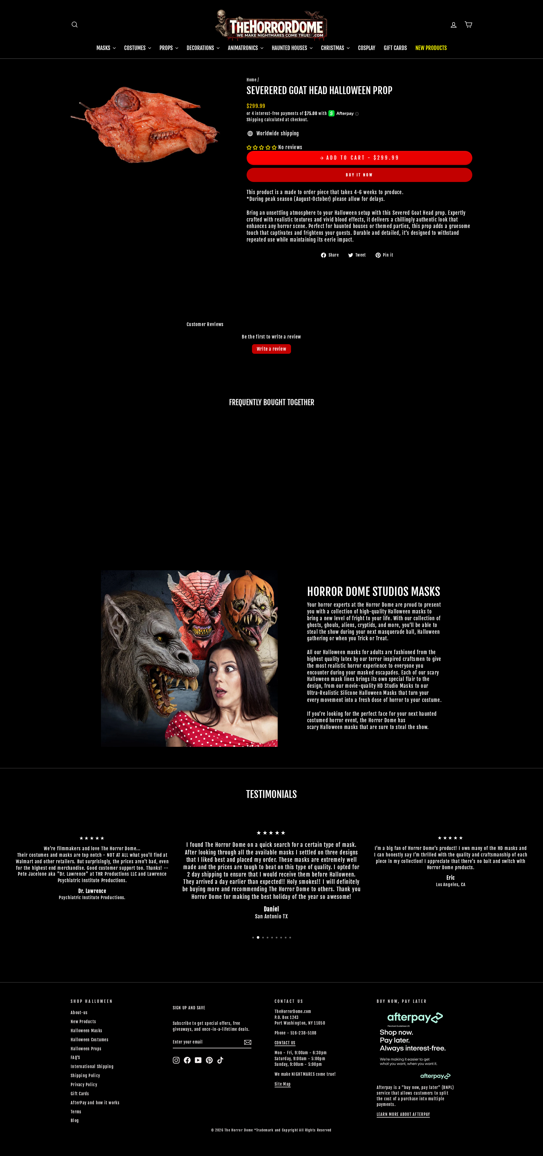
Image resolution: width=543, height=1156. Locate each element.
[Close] (398, 517)
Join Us (384, 603)
